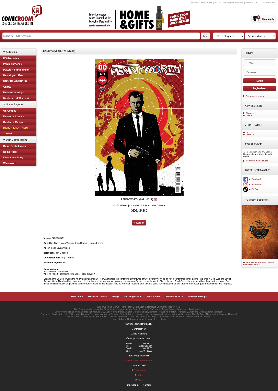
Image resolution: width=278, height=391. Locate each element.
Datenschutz (253, 2)
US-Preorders (11, 58)
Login (259, 80)
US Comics (9, 110)
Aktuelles (11, 52)
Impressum (133, 385)
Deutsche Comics (13, 116)
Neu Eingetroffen (133, 296)
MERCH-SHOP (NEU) (15, 127)
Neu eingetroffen (13, 75)
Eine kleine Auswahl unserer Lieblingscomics (259, 263)
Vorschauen (153, 296)
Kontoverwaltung (13, 157)
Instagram (256, 184)
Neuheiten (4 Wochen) (16, 98)
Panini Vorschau (12, 64)
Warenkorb (9, 163)
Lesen (249, 115)
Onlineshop (140, 370)
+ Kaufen (139, 222)
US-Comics (77, 296)
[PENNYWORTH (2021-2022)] (139, 127)
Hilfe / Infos (269, 2)
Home (194, 2)
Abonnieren (251, 113)
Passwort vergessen (256, 96)
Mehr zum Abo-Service (256, 161)
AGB (217, 2)
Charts (7, 86)
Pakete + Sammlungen (16, 69)
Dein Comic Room (16, 139)
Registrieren (260, 88)
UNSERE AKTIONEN (15, 81)
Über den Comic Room (140, 360)
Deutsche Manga (13, 122)
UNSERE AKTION (174, 296)
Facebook (256, 179)
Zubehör (8, 133)
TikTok (254, 189)
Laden (140, 375)
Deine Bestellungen (14, 146)
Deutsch (250, 135)
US (247, 132)
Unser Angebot (14, 104)
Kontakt (147, 385)
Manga (115, 296)
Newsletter (206, 2)
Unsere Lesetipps (13, 92)
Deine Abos (10, 151)
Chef (140, 380)
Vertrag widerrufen (233, 2)
